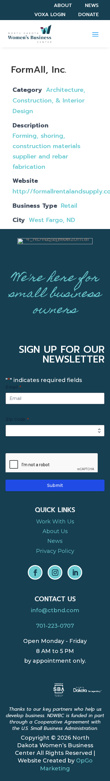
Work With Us (55, 521)
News (92, 6)
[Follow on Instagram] (55, 572)
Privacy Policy (55, 551)
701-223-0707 (55, 626)
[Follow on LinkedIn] (75, 572)
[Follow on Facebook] (35, 572)
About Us (55, 531)
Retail (69, 205)
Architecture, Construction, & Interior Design (49, 100)
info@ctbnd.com (55, 610)
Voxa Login (49, 15)
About (63, 6)
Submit (55, 485)
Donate (88, 15)
